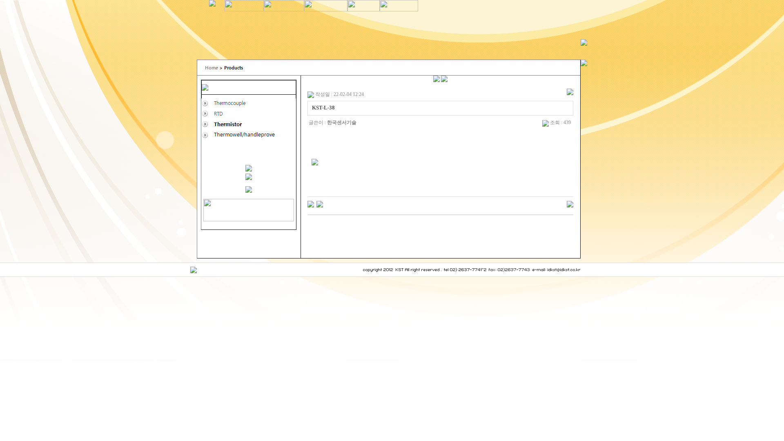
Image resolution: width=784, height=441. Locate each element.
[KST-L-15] (310, 204)
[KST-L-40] (319, 204)
